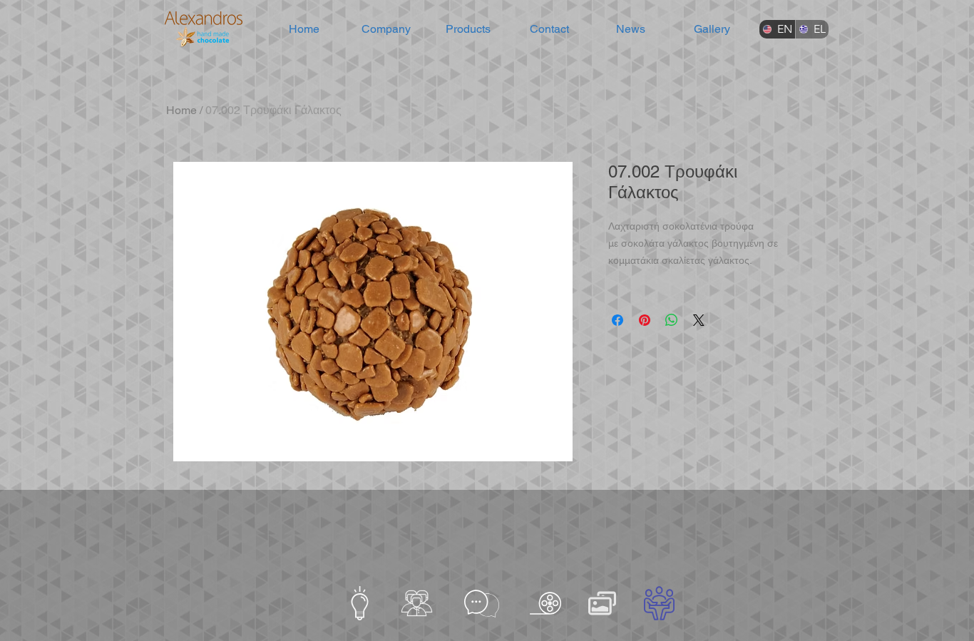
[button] (386, 29)
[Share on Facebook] (617, 320)
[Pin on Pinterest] (644, 320)
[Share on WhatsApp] (671, 320)
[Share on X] (698, 320)
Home (181, 110)
